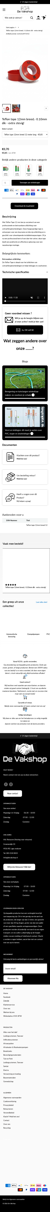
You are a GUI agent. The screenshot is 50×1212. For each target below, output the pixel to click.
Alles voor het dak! (10, 1032)
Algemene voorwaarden (12, 1098)
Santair (6, 1066)
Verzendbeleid (8, 1113)
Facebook (6, 997)
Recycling (7, 1128)
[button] (11, 585)
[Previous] (4, 108)
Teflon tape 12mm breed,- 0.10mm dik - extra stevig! (25, 587)
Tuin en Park (8, 1059)
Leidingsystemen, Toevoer (13, 1036)
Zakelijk (6, 1001)
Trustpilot (7, 1139)
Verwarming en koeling (12, 1074)
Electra (6, 1070)
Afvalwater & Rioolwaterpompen (15, 1047)
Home (5, 993)
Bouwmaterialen (9, 1078)
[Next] (46, 108)
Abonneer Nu (13, 978)
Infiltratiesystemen (10, 1040)
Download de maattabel (24, 206)
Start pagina (10, 27)
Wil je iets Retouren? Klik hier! (19, 867)
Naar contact (12, 793)
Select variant (7, 129)
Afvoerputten (8, 1043)
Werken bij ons (9, 1012)
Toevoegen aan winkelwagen (30, 183)
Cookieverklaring (9, 1101)
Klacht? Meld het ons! (11, 1116)
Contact (6, 1120)
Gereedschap (8, 1081)
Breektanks (7, 1051)
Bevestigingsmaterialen (12, 1055)
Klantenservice (9, 1005)
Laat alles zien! (41, 602)
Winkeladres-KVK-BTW (12, 1016)
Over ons (6, 1008)
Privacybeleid (8, 1105)
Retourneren (8, 1109)
